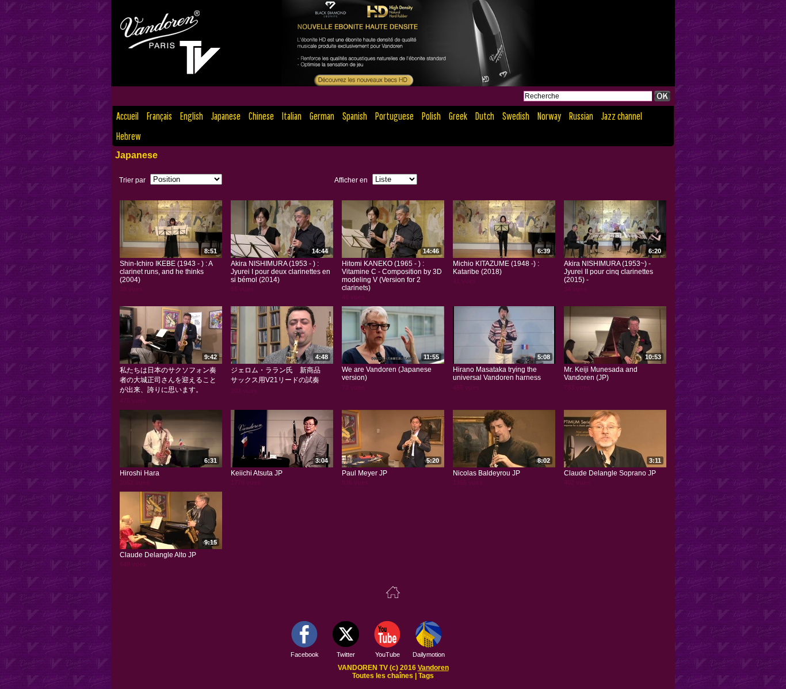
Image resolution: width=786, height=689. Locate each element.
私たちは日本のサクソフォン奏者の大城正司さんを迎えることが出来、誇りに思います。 (168, 380)
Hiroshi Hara (139, 473)
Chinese (261, 116)
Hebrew (128, 136)
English (191, 116)
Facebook (305, 654)
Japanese (226, 116)
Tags (426, 676)
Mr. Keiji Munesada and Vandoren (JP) (601, 374)
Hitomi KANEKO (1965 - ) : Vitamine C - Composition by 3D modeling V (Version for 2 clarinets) (392, 276)
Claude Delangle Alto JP (158, 555)
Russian (581, 116)
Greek (458, 116)
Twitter (346, 654)
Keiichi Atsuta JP (257, 473)
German (322, 116)
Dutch (484, 116)
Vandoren (433, 668)
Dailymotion (429, 654)
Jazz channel (621, 116)
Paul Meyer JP (364, 473)
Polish (431, 116)
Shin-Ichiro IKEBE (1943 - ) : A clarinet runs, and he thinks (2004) (166, 272)
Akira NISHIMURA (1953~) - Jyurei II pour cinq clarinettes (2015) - (608, 272)
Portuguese (394, 116)
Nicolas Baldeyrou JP (486, 473)
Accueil (127, 116)
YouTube (387, 654)
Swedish (515, 116)
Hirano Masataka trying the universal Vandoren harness (497, 374)
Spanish (354, 116)
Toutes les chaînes (382, 676)
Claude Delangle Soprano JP (610, 473)
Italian (292, 116)
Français (159, 116)
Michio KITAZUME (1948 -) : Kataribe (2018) (496, 268)
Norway (549, 116)
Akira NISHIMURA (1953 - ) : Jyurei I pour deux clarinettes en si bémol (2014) (280, 272)
